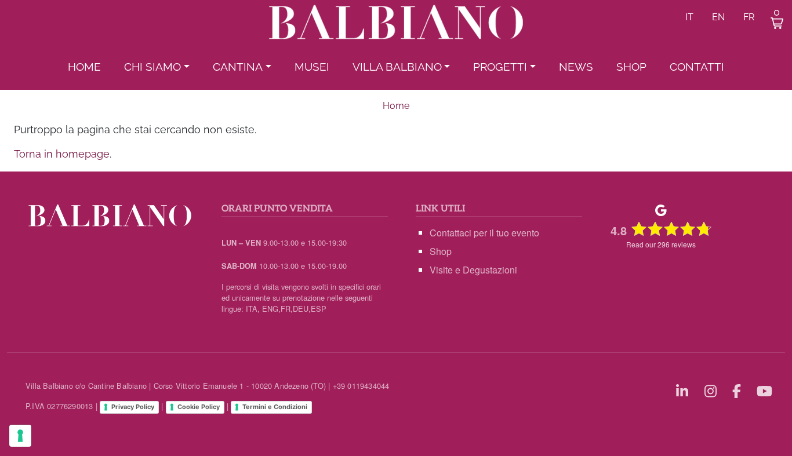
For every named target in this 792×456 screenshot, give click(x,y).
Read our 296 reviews (661, 244)
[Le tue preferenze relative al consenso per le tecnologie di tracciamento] (20, 436)
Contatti (697, 66)
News (576, 66)
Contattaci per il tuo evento (484, 232)
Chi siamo (152, 66)
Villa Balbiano (397, 66)
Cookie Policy (198, 407)
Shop (631, 66)
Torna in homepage (62, 154)
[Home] (396, 24)
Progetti (500, 66)
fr (748, 17)
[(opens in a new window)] (684, 390)
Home (84, 66)
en (718, 17)
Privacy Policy (132, 407)
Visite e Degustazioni (473, 269)
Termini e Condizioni (274, 407)
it (689, 17)
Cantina (238, 66)
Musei (312, 66)
